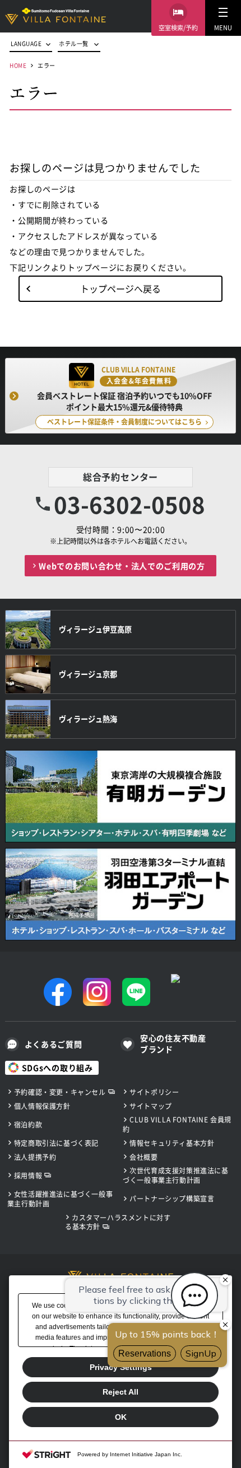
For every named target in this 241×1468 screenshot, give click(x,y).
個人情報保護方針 (42, 1106)
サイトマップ (150, 1106)
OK (121, 1417)
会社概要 (143, 1157)
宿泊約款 (28, 1124)
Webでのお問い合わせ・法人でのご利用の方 (122, 565)
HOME (18, 65)
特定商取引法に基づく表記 (56, 1143)
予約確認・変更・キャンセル (60, 1092)
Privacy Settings (121, 1367)
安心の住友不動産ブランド (173, 1044)
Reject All (120, 1391)
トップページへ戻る (120, 288)
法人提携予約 (35, 1157)
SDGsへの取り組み (57, 1067)
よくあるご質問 (53, 1044)
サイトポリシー (154, 1092)
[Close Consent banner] (223, 1284)
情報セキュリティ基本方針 (171, 1143)
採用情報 (28, 1175)
